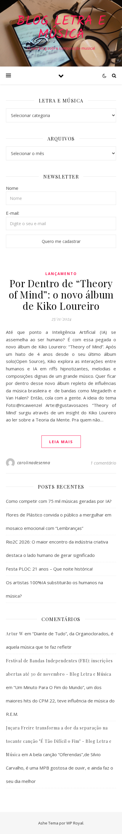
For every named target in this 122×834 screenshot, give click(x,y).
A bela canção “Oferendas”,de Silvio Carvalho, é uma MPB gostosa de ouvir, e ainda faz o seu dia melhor (59, 767)
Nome (12, 188)
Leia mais (61, 441)
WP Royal (74, 823)
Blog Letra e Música (61, 28)
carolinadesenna (33, 462)
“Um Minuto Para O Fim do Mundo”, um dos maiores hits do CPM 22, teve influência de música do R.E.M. (60, 700)
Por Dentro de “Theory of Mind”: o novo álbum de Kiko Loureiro (61, 294)
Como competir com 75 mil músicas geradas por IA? (59, 501)
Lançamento (61, 273)
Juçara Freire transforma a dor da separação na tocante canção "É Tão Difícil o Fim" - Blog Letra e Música (59, 741)
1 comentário (103, 463)
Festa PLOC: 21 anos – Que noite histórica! (49, 569)
